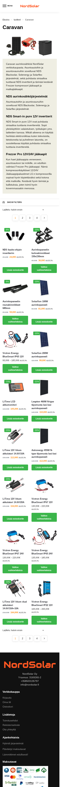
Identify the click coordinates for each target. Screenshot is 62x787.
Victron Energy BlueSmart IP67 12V (42, 501)
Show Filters (14, 202)
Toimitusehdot (10, 720)
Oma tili (7, 702)
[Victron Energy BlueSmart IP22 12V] (44, 588)
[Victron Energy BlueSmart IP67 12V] (44, 485)
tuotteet (17, 20)
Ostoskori (8, 706)
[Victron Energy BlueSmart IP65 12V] (15, 339)
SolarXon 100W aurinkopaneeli (40, 303)
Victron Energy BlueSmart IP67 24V (13, 552)
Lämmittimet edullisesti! (15, 754)
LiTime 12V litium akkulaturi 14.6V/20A (13, 501)
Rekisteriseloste (11, 725)
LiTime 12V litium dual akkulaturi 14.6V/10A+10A (15, 605)
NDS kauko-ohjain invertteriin (12, 251)
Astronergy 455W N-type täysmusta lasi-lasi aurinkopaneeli (44, 453)
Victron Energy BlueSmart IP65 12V (13, 355)
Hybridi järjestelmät (13, 743)
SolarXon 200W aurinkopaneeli (40, 355)
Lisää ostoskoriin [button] (15, 270)
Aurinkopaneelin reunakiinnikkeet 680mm (11, 304)
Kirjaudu (7, 697)
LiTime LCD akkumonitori (10, 403)
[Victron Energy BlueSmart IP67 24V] (15, 536)
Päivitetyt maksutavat (14, 749)
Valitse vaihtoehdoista (44, 268)
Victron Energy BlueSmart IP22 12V (42, 603)
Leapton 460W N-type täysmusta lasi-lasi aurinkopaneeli (43, 405)
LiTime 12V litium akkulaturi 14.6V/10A (13, 452)
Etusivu (6, 20)
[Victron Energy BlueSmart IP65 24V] (44, 536)
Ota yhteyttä (9, 729)
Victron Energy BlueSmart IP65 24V (42, 552)
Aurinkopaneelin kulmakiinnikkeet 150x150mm (41, 253)
